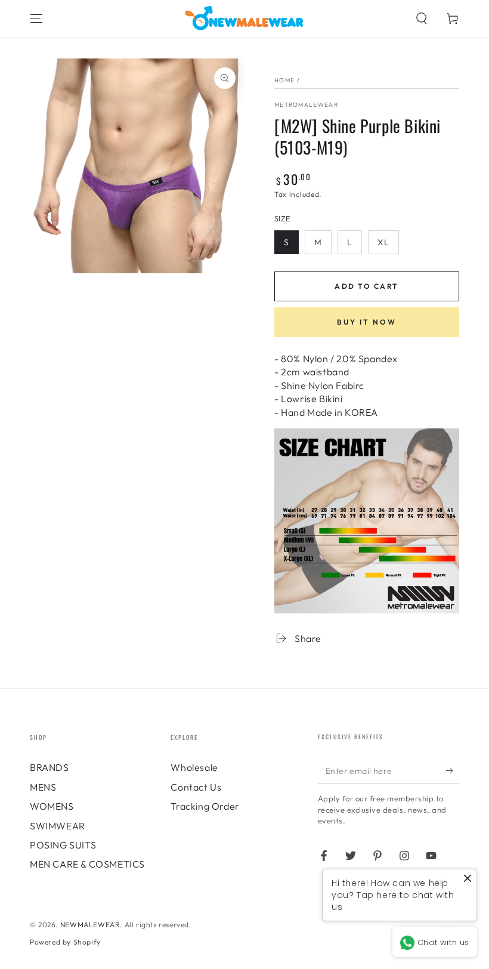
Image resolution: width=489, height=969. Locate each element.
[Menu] (36, 18)
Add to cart (366, 286)
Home (284, 80)
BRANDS (49, 767)
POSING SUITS (63, 845)
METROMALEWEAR (306, 105)
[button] (421, 18)
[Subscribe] (452, 770)
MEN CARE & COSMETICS (87, 864)
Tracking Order (205, 806)
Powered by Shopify (65, 941)
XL (383, 242)
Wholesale (194, 767)
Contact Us (196, 787)
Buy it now (367, 321)
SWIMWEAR (57, 826)
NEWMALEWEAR (90, 924)
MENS (43, 787)
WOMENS (52, 806)
